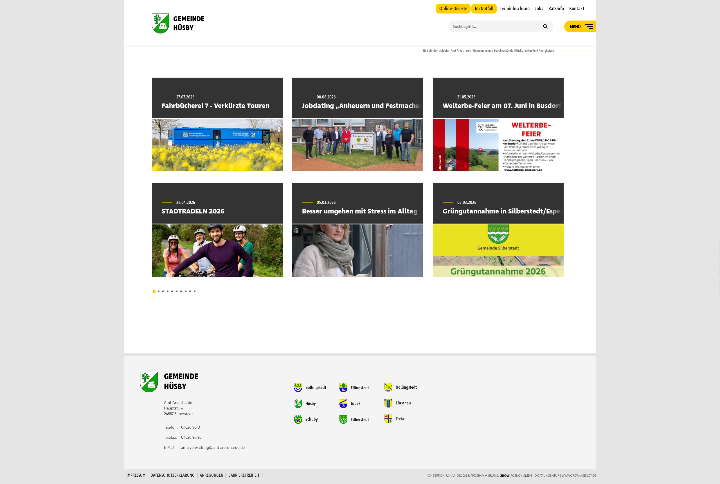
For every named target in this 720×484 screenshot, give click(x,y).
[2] (158, 291)
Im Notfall (484, 8)
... (200, 291)
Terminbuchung (515, 9)
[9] (190, 291)
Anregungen (211, 475)
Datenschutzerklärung (172, 475)
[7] (181, 291)
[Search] (545, 27)
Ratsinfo (556, 9)
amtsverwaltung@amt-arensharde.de (213, 447)
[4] (167, 291)
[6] (176, 291)
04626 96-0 (190, 427)
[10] (194, 291)
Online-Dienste (453, 8)
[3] (163, 291)
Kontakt (576, 9)
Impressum (136, 475)
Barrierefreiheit (244, 475)
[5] (172, 291)
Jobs (539, 9)
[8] (185, 291)
